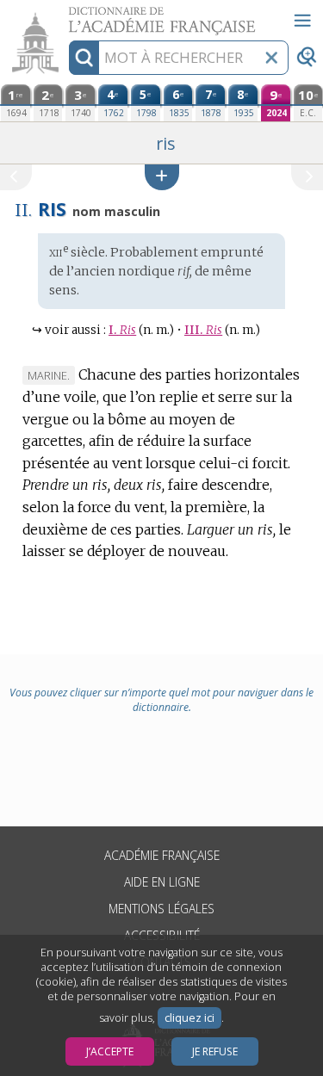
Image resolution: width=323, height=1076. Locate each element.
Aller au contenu (66, 15)
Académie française (162, 855)
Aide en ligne (162, 882)
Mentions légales (161, 908)
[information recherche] (84, 57)
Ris (122, 330)
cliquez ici (189, 1018)
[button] (162, 176)
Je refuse (215, 1051)
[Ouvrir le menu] (302, 20)
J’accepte (110, 1051)
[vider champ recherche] (271, 57)
